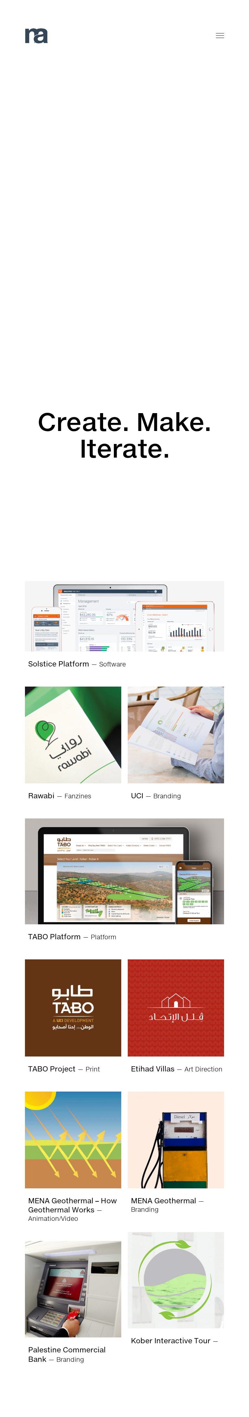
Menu (220, 36)
